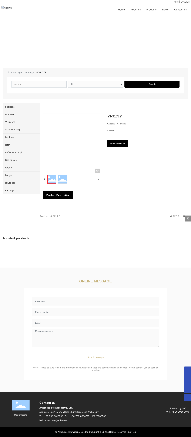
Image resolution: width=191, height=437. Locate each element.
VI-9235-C (55, 216)
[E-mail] (187, 383)
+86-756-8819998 (53, 416)
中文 (176, 1)
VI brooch (29, 72)
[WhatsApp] (187, 370)
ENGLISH (185, 1)
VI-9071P (174, 216)
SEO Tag (131, 432)
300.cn (185, 408)
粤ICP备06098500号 (177, 411)
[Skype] (187, 376)
